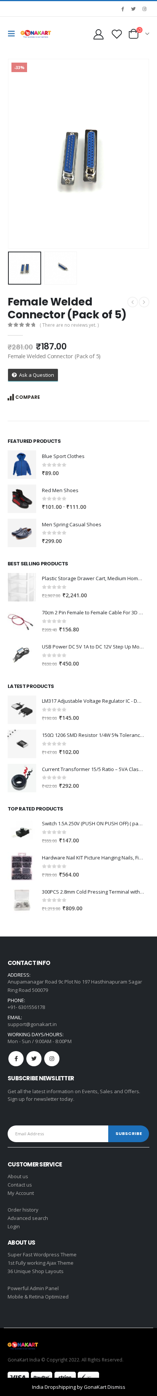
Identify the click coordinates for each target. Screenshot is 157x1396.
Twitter (34, 1058)
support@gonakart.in (32, 1024)
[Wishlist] (117, 34)
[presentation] (17, 153)
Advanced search (28, 1218)
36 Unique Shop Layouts (36, 1271)
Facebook (16, 1058)
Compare (27, 397)
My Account (21, 1193)
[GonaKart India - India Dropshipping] (36, 34)
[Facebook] (122, 9)
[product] (22, 464)
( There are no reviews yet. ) (69, 325)
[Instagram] (144, 9)
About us (18, 1176)
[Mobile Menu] (13, 33)
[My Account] (98, 34)
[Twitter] (133, 9)
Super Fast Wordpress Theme (42, 1254)
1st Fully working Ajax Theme (41, 1262)
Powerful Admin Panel (33, 1288)
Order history (23, 1209)
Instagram (51, 1058)
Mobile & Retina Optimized (38, 1296)
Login (14, 1226)
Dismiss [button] (116, 1386)
